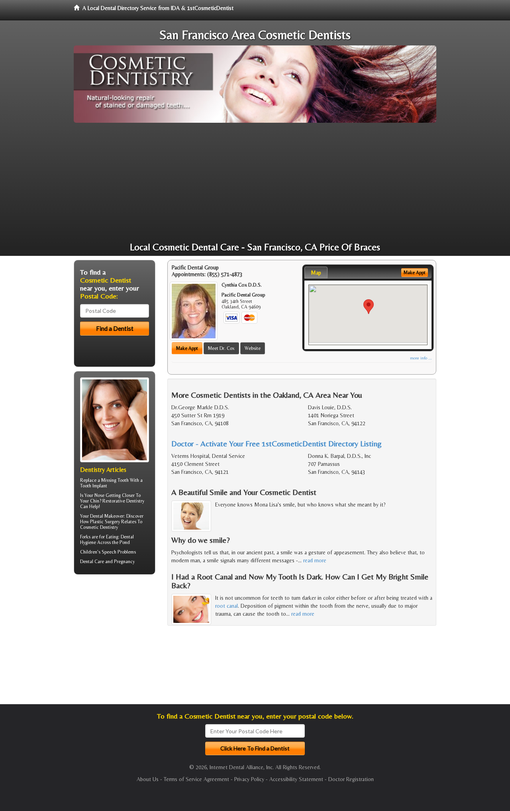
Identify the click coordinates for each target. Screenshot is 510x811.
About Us (148, 779)
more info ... (421, 358)
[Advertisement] (255, 182)
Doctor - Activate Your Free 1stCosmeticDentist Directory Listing (276, 443)
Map (316, 272)
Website (253, 348)
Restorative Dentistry (123, 501)
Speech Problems (119, 552)
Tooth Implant (93, 486)
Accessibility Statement (296, 779)
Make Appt (187, 348)
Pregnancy (124, 561)
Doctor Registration (351, 779)
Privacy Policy (249, 779)
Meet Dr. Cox (221, 348)
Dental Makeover (107, 516)
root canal (226, 606)
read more (314, 560)
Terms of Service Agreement (196, 779)
